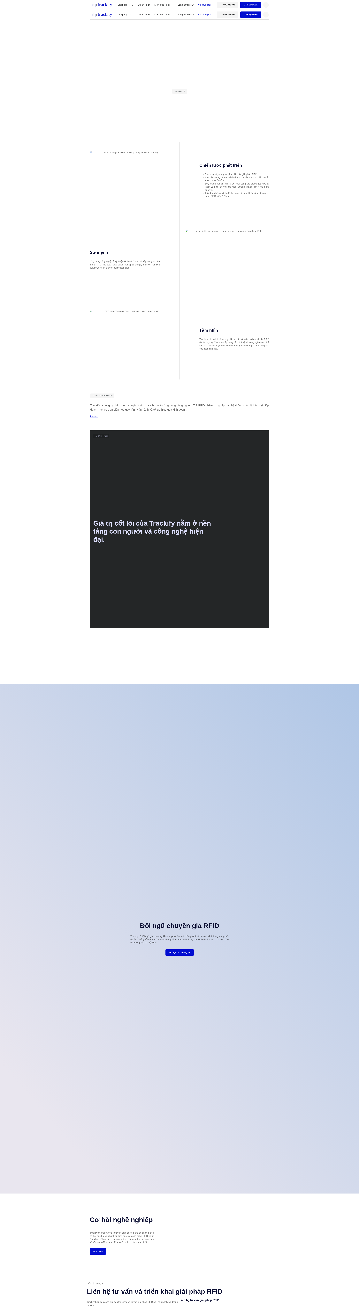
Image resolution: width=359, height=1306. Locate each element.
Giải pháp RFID (125, 5)
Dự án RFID (144, 5)
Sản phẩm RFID (186, 5)
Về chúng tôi (204, 5)
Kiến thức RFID (162, 5)
